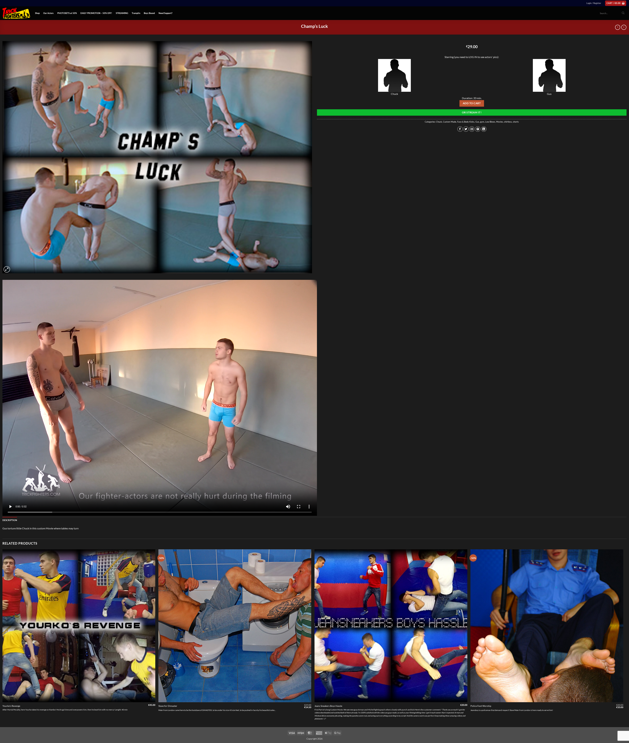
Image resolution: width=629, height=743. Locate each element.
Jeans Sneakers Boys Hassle (328, 705)
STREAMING (122, 13)
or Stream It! (472, 112)
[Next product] (617, 27)
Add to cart (472, 103)
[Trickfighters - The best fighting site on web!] (16, 13)
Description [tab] (9, 520)
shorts (516, 121)
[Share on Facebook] (460, 129)
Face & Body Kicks (465, 121)
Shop (37, 13)
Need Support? (165, 13)
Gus (477, 121)
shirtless (508, 121)
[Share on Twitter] (466, 129)
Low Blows (490, 121)
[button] (593, 3)
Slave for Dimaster (167, 705)
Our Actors (48, 13)
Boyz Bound (149, 13)
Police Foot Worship (480, 705)
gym (482, 121)
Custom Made (449, 121)
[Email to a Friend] (472, 129)
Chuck (439, 121)
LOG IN (473, 56)
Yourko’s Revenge (11, 705)
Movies (499, 121)
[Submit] (623, 13)
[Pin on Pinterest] (477, 129)
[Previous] (2, 638)
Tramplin (136, 13)
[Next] (623, 638)
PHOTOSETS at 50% (67, 13)
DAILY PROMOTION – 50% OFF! (96, 13)
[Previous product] (623, 27)
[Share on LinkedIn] (483, 129)
